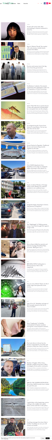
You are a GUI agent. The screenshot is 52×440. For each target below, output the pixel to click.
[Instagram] (47, 3)
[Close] (50, 438)
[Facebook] (45, 3)
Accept (48, 438)
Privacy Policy (6, 438)
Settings (43, 438)
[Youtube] (50, 3)
